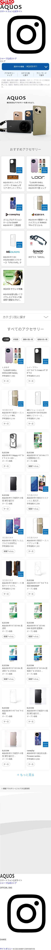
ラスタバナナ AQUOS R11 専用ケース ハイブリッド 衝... (38, 540)
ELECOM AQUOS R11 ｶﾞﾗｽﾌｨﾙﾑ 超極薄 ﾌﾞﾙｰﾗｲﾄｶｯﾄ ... (37, 668)
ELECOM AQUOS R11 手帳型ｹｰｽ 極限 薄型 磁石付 (12, 498)
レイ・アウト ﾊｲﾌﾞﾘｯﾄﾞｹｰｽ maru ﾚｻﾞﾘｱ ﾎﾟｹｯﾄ (37, 370)
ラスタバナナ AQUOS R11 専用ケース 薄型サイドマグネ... (13, 583)
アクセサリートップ (9, 74)
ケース (6, 381)
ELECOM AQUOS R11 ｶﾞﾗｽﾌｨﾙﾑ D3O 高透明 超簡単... (36, 625)
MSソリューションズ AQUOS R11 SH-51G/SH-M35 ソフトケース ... (37, 413)
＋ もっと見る (25, 775)
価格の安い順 (42, 340)
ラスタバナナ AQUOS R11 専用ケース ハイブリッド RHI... (13, 413)
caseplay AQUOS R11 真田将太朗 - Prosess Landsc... (37, 753)
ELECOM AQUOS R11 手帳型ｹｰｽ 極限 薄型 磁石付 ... (37, 711)
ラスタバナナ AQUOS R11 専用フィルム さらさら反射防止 (12, 540)
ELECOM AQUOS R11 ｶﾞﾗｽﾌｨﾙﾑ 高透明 (12, 625)
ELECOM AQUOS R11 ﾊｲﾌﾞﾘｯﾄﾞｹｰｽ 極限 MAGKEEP (37, 583)
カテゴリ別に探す (25, 74)
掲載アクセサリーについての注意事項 (16, 789)
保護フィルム (33, 466)
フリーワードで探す (41, 74)
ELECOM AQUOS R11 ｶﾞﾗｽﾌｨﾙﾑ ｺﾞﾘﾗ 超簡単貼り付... (37, 455)
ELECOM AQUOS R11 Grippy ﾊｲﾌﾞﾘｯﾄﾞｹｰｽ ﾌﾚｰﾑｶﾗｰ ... (13, 455)
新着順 (15, 340)
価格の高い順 (28, 340)
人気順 (6, 340)
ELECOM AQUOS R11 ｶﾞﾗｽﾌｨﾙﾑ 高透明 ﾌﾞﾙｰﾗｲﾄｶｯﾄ (12, 668)
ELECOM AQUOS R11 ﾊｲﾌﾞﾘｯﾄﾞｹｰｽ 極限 (12, 711)
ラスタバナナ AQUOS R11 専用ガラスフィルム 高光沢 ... (37, 498)
